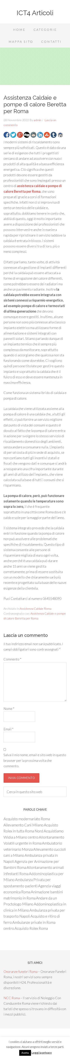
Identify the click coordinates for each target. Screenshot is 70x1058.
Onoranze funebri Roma (21, 971)
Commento (12, 659)
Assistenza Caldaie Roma (35, 608)
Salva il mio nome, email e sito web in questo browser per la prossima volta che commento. (35, 760)
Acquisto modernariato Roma (27, 818)
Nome (9, 709)
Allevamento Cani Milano (23, 825)
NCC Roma (12, 998)
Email (8, 729)
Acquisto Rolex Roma (31, 928)
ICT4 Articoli (35, 13)
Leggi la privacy (42, 1052)
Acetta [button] (25, 1052)
